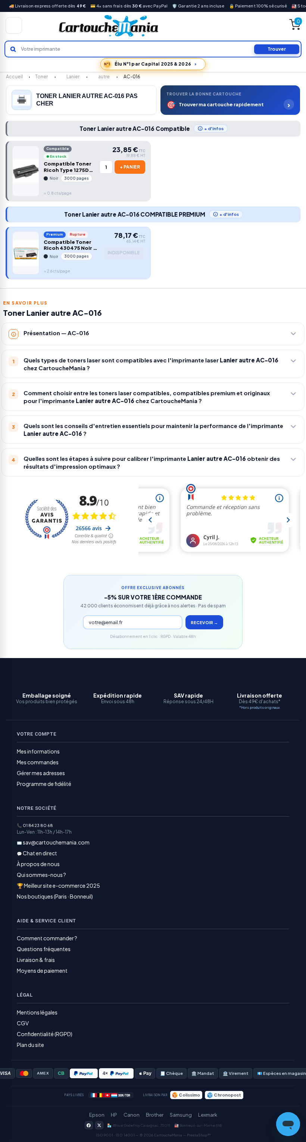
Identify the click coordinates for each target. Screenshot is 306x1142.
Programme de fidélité (44, 783)
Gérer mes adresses (41, 773)
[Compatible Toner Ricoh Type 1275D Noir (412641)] (25, 171)
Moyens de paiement (42, 970)
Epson (96, 1115)
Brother (154, 1115)
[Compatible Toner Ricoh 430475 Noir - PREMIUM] (25, 253)
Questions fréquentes (44, 949)
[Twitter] (99, 1125)
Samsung (181, 1115)
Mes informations (38, 751)
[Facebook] (89, 1125)
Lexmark (207, 1115)
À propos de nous (38, 864)
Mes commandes (38, 762)
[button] (230, 100)
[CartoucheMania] (109, 26)
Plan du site (30, 1044)
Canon (132, 1115)
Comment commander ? (47, 938)
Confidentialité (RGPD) (44, 1034)
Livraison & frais (36, 959)
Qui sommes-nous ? (41, 874)
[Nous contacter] (202, 25)
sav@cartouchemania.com (56, 842)
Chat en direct (40, 853)
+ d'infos (214, 128)
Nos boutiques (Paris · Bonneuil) (55, 896)
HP (114, 1115)
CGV (23, 1023)
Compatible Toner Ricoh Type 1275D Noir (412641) (67, 167)
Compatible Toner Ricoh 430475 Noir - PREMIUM (70, 245)
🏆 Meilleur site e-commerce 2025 (58, 885)
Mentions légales (37, 1012)
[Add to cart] (130, 167)
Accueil (14, 76)
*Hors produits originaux (259, 707)
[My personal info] (248, 26)
